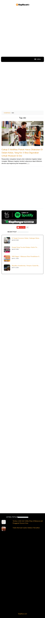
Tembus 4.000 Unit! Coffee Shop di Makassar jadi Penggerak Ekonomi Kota (28, 522)
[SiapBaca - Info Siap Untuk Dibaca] (22, 4)
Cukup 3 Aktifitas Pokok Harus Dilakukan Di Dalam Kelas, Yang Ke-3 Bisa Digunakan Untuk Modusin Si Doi (22, 152)
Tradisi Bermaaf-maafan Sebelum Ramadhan (26, 528)
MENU (39, 59)
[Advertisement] (22, 31)
